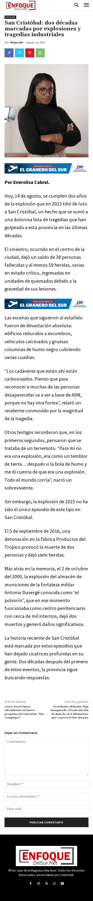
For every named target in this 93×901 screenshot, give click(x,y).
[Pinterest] (29, 52)
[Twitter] (19, 52)
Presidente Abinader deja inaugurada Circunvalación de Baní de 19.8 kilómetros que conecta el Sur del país (69, 712)
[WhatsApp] (40, 52)
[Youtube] (62, 883)
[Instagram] (38, 883)
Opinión (10, 17)
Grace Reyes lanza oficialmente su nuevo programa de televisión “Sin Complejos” (24, 712)
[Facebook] (9, 52)
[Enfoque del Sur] (21, 5)
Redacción (16, 42)
